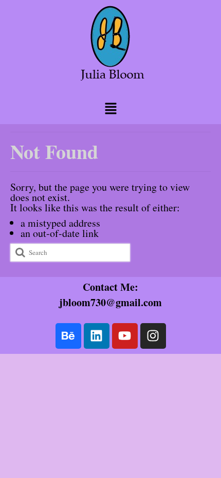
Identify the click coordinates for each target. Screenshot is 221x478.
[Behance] (68, 336)
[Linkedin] (96, 336)
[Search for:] (70, 253)
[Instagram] (153, 336)
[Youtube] (125, 336)
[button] (110, 108)
